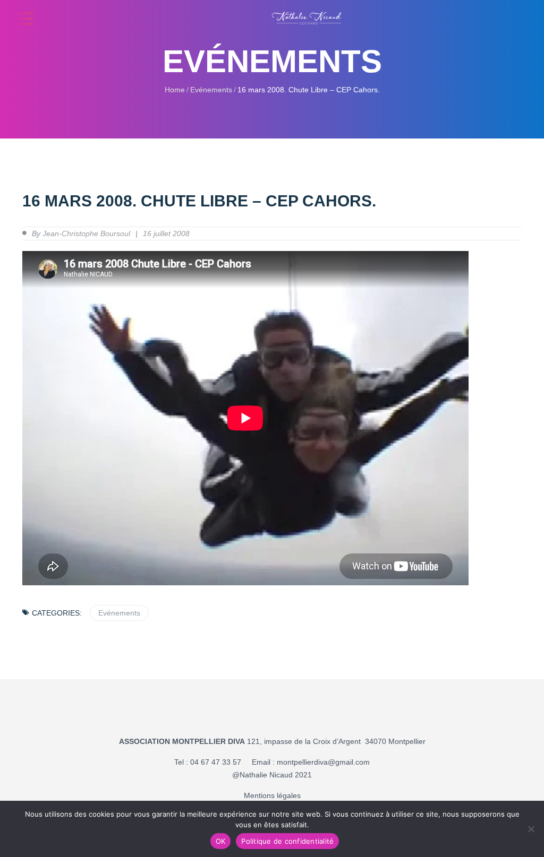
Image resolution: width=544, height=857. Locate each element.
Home (175, 89)
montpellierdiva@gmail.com (323, 762)
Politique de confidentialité (287, 841)
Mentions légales (272, 795)
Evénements (211, 89)
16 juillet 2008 (166, 233)
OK (221, 841)
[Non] (530, 829)
